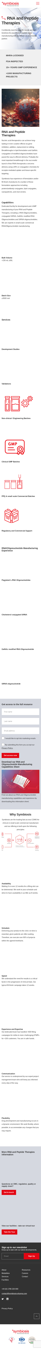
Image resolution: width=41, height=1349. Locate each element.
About (4, 1270)
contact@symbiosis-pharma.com (14, 1293)
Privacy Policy (7, 1308)
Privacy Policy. (7, 748)
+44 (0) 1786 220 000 (10, 1289)
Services (5, 1276)
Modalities (6, 1273)
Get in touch (9, 1192)
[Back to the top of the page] (36, 1316)
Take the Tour (9, 1232)
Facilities (5, 1280)
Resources (26, 1270)
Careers (25, 1273)
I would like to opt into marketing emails (20, 738)
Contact (25, 1276)
